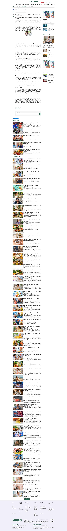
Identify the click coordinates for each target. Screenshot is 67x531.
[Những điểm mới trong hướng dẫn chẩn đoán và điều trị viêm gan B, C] (18, 414)
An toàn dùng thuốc (19, 6)
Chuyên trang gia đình (51, 509)
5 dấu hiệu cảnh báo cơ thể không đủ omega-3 (31, 298)
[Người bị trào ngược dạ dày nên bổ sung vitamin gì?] (18, 371)
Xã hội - (24, 131)
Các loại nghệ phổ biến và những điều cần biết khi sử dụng (51, 55)
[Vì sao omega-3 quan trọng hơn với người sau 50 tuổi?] (18, 308)
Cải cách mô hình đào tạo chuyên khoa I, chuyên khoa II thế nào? (51, 80)
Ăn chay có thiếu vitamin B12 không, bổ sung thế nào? (32, 206)
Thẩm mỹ (35, 514)
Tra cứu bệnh (19, 4)
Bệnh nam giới (35, 507)
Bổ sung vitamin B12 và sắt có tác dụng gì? (31, 347)
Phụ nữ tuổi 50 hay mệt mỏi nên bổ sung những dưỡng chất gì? (31, 492)
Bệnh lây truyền (42, 513)
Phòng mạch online (46, 4)
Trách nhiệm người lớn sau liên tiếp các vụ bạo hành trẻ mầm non (48, 19)
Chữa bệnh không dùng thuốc (28, 507)
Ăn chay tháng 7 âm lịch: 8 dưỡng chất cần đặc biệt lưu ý (31, 226)
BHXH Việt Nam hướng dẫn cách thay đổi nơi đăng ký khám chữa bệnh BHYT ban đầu (31, 129)
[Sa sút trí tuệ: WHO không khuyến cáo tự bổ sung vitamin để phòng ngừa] (18, 443)
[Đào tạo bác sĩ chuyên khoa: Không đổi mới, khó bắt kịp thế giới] (45, 75)
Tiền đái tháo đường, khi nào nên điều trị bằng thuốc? (31, 463)
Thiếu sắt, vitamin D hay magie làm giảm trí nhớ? (32, 319)
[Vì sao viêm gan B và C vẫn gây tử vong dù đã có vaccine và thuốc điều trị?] (18, 399)
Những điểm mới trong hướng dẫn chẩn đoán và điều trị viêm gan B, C (31, 412)
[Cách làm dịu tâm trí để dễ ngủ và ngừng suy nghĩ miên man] (45, 50)
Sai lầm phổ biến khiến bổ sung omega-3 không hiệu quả (31, 334)
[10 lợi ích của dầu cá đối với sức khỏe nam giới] (18, 181)
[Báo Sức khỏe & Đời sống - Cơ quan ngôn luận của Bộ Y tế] (33, 1)
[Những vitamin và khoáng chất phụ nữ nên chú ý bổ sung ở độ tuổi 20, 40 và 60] (18, 272)
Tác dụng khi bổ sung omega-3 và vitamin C (31, 212)
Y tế (14, 4)
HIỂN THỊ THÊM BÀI (27, 498)
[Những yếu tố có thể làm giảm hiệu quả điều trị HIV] (18, 457)
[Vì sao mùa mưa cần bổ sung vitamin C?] (18, 364)
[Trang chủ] (13, 4)
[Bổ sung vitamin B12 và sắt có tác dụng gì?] (18, 350)
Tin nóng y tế (14, 508)
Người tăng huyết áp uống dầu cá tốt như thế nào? (32, 171)
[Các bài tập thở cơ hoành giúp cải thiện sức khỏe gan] (48, 39)
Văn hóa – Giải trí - (25, 124)
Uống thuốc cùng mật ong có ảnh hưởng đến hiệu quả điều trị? (32, 327)
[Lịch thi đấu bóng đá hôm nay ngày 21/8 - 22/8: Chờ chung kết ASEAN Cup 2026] (18, 125)
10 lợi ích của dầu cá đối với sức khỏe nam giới (31, 178)
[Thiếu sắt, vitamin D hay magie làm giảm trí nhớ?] (18, 322)
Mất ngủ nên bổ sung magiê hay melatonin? (31, 246)
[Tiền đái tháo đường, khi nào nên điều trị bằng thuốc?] (18, 465)
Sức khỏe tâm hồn (36, 509)
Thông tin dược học (24, 6)
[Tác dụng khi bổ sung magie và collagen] (18, 188)
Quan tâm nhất (17, 107)
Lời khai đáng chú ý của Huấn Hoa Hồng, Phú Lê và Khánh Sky (32, 143)
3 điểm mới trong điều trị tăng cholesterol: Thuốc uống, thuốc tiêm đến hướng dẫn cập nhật (32, 159)
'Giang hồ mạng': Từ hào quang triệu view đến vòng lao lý (31, 136)
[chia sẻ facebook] (13, 9)
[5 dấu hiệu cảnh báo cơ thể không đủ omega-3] (18, 301)
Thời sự (16, 4)
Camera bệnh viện (15, 513)
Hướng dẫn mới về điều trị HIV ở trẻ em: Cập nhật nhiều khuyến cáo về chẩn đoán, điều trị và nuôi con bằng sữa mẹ (32, 470)
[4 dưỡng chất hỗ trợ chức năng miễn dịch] (18, 201)
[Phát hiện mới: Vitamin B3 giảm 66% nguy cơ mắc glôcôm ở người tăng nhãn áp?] (18, 242)
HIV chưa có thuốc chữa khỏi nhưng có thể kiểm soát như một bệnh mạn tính (32, 277)
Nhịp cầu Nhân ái (51, 507)
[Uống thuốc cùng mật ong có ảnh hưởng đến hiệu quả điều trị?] (18, 329)
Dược (28, 4)
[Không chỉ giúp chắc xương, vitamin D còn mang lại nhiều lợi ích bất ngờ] (18, 378)
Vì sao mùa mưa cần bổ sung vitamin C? (30, 361)
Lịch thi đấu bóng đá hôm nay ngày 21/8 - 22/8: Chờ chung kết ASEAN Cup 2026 (31, 123)
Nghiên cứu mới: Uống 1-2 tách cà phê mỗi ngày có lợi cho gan (32, 390)
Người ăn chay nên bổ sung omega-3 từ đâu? (31, 253)
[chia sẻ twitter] (13, 11)
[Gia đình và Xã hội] (42, 2)
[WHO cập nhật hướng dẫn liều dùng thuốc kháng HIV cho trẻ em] (18, 357)
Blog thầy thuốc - (45, 20)
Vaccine (32, 6)
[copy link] (13, 13)
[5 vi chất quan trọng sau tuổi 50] (18, 480)
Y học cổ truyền (32, 4)
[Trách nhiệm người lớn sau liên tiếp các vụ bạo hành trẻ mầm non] (48, 14)
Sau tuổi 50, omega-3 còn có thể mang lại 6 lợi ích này (32, 292)
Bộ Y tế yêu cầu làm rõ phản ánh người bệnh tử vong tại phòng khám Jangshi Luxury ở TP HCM (51, 29)
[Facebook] (51, 519)
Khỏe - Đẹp (42, 4)
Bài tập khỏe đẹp (36, 515)
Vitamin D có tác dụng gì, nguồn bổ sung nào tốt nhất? (32, 165)
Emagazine (27, 510)
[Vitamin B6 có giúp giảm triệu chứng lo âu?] (18, 451)
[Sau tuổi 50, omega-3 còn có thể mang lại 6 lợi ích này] (18, 294)
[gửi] (39, 114)
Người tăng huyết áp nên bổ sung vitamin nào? (31, 425)
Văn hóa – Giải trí (51, 508)
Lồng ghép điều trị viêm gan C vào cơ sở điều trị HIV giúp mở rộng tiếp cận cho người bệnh (31, 432)
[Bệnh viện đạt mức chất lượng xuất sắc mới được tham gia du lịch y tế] (45, 25)
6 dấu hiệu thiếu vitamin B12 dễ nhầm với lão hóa (32, 284)
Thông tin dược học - (26, 160)
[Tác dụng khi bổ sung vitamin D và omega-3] (18, 235)
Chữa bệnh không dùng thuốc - (46, 45)
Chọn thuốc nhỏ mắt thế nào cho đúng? (30, 484)
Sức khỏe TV (23, 4)
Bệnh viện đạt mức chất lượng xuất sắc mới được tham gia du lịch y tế (51, 25)
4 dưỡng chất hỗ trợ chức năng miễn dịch (30, 198)
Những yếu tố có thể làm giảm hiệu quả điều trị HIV (31, 455)
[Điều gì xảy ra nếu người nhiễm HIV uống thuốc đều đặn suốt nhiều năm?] (18, 315)
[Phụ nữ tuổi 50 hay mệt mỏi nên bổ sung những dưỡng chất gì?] (18, 494)
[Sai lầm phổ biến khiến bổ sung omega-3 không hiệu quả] (18, 336)
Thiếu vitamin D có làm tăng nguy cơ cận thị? (31, 192)
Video (26, 511)
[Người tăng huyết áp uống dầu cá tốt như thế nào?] (18, 174)
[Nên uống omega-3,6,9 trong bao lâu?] (18, 421)
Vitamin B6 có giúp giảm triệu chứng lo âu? (31, 448)
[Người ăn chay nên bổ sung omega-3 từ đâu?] (18, 256)
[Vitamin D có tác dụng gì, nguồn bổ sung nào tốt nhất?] (18, 167)
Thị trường (50, 4)
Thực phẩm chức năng (43, 508)
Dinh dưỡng (38, 4)
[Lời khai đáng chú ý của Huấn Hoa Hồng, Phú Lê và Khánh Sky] (18, 145)
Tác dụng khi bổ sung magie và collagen (30, 185)
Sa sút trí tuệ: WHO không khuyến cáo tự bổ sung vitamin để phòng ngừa (32, 441)
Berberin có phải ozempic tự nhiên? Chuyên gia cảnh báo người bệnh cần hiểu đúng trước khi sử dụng (32, 260)
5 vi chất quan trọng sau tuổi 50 (29, 477)
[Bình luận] (13, 17)
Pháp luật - (24, 144)
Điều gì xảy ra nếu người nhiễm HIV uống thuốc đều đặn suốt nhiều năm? (31, 313)
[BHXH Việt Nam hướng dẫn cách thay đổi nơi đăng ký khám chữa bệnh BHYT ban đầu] (18, 131)
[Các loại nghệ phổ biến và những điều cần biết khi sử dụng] (45, 55)
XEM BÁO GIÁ (40, 524)
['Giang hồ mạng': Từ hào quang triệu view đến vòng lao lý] (18, 138)
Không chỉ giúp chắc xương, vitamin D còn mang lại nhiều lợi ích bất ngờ (32, 376)
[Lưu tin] (13, 15)
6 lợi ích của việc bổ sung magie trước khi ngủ (31, 382)
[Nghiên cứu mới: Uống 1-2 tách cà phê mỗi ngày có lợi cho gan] (18, 392)
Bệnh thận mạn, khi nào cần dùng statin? (30, 404)
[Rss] (53, 519)
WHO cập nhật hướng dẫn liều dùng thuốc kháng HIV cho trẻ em (32, 355)
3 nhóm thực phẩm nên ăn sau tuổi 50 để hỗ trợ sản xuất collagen (31, 150)
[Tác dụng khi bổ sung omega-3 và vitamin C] (18, 215)
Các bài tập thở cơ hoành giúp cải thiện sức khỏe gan (48, 44)
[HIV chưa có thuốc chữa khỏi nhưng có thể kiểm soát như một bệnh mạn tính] (18, 279)
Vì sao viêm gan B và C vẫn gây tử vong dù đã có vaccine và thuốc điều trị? (32, 397)
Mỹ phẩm (35, 513)
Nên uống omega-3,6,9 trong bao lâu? (30, 418)
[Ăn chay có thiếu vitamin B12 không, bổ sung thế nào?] (18, 208)
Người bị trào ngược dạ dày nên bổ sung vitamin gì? (32, 369)
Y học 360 (26, 4)
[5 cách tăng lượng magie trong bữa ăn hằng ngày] (18, 343)
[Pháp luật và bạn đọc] (46, 2)
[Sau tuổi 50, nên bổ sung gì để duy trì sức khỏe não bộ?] (18, 222)
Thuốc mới (28, 6)
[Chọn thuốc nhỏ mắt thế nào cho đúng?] (18, 487)
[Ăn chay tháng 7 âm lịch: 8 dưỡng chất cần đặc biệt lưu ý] (18, 228)
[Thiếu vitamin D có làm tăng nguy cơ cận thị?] (18, 195)
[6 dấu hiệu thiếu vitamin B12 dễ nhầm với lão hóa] (18, 287)
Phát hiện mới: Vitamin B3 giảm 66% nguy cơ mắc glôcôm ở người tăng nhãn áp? (32, 240)
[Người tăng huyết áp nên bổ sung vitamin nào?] (18, 428)
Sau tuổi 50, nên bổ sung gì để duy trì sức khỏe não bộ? (31, 220)
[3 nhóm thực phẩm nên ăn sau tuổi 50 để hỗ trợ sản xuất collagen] (18, 152)
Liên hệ (52, 521)
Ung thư (35, 510)
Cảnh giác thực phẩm (42, 507)
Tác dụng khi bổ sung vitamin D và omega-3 (31, 232)
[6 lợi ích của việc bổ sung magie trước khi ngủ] (18, 385)
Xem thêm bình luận (17, 109)
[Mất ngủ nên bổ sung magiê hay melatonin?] (18, 249)
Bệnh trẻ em (35, 508)
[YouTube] (52, 519)
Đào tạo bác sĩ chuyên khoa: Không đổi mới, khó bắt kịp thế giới (51, 75)
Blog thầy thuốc (46, 60)
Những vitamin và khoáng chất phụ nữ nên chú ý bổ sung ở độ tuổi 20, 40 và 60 (32, 269)
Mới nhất (21, 107)
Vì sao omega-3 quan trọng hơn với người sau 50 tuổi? (32, 306)
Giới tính (35, 4)
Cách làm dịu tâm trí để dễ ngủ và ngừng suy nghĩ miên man (51, 50)
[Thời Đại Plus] (49, 2)
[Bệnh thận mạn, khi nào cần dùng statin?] (18, 407)
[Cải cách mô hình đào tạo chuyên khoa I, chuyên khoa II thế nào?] (45, 80)
